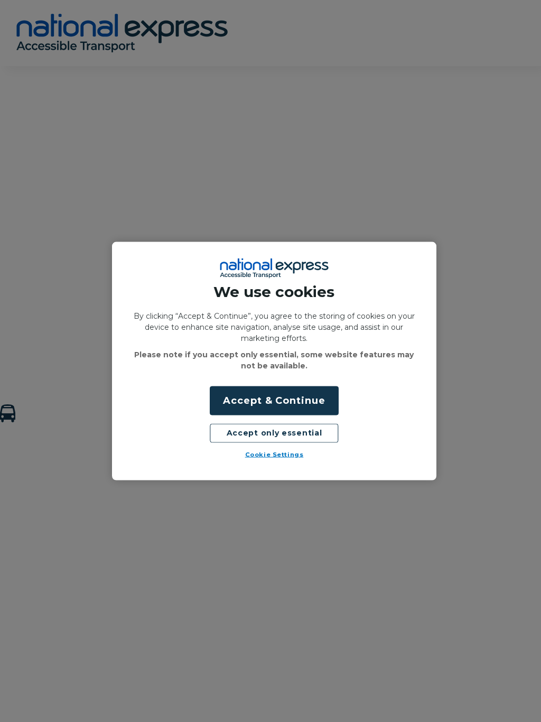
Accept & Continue (274, 400)
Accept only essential (274, 433)
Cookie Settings (274, 454)
